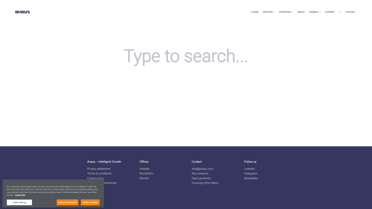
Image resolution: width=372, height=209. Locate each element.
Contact (350, 11)
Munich (144, 178)
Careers (329, 11)
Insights (313, 11)
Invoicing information (205, 183)
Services (268, 11)
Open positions (201, 178)
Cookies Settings (19, 202)
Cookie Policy (20, 195)
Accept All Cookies (90, 202)
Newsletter (251, 178)
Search (340, 12)
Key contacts (200, 173)
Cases (255, 11)
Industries (285, 11)
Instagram (250, 173)
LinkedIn (249, 169)
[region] (53, 193)
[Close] (99, 182)
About (301, 11)
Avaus (22, 12)
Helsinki (145, 169)
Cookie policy (95, 178)
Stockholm (146, 173)
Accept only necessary (67, 202)
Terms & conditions (99, 173)
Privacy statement (98, 169)
